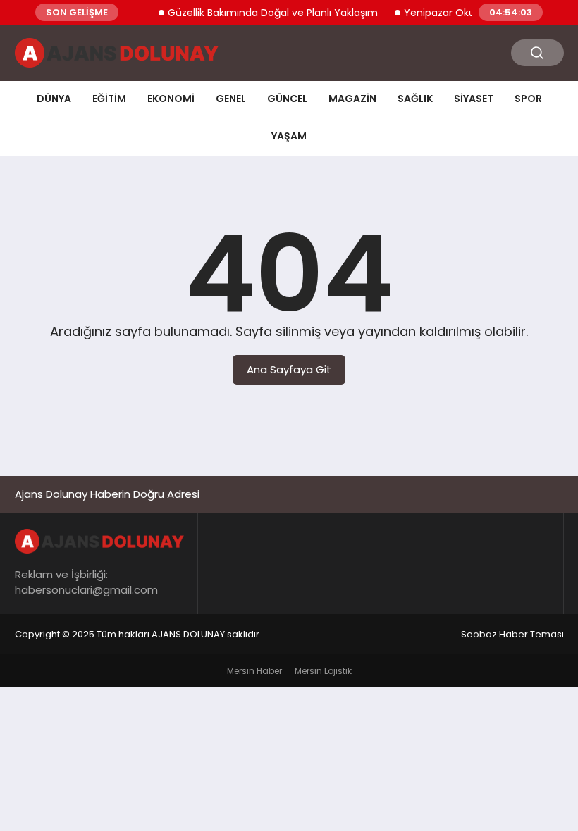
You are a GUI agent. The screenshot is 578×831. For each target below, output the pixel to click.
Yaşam (289, 136)
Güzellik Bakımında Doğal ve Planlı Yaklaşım (267, 13)
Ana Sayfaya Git (289, 369)
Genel (231, 99)
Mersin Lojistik (323, 671)
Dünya (54, 99)
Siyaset (473, 99)
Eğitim (109, 99)
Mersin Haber (254, 671)
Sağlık (415, 99)
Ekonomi (171, 99)
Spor (528, 99)
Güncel (287, 99)
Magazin (352, 99)
